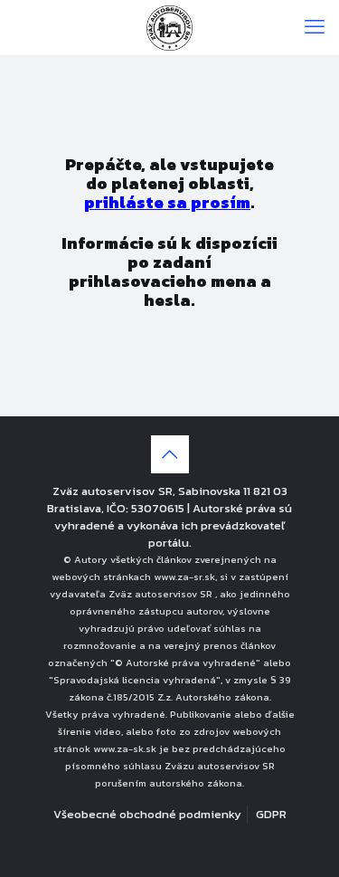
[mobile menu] (314, 27)
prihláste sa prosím (167, 202)
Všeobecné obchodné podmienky (147, 814)
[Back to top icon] (170, 454)
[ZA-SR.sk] (169, 27)
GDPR (271, 814)
